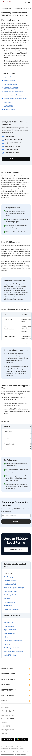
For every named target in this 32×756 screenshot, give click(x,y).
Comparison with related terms (13, 91)
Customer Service (8, 679)
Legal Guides (6, 685)
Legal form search (9, 109)
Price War (7, 598)
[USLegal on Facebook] (6, 710)
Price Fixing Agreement (11, 609)
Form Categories (8, 674)
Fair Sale (6, 637)
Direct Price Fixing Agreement (13, 651)
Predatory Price (9, 626)
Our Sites (5, 701)
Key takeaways (8, 106)
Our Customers (7, 695)
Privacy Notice (26, 752)
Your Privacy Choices (6, 752)
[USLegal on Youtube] (13, 710)
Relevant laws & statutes (11, 88)
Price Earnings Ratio (10, 584)
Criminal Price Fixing (10, 655)
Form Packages (7, 669)
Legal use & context (10, 77)
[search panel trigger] (21, 2)
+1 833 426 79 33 (7, 718)
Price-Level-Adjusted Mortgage (14, 588)
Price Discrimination (10, 580)
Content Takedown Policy (7, 754)
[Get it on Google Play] (21, 739)
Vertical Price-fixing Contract (13, 640)
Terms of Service (17, 752)
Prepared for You (8, 690)
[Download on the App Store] (7, 739)
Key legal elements (9, 80)
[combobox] (16, 516)
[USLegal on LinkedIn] (10, 710)
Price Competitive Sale (11, 595)
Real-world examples (10, 84)
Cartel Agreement (9, 633)
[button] (29, 2)
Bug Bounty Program (20, 754)
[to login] (25, 2)
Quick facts (7, 102)
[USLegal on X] (2, 710)
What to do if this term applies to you (15, 98)
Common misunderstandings (13, 95)
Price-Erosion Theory (11, 591)
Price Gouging (8, 577)
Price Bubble (8, 606)
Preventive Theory (10, 602)
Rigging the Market (10, 630)
